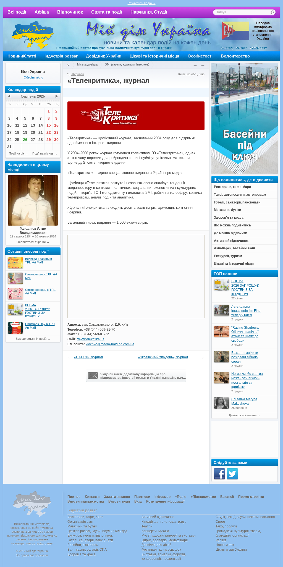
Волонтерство (235, 56)
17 (9, 132)
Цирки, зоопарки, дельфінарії (165, 540)
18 (17, 132)
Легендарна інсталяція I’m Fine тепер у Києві (246, 311)
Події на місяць (43, 153)
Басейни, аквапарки (83, 545)
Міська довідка (87, 64)
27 (33, 139)
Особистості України (31, 242)
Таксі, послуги (226, 526)
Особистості (200, 56)
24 (9, 139)
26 (25, 139)
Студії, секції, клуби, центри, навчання (245, 517)
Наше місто (225, 545)
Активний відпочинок (158, 517)
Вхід (138, 501)
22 (48, 132)
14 (40, 125)
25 (17, 139)
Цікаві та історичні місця (154, 56)
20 (33, 132)
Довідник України (103, 56)
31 (9, 147)
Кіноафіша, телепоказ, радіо (164, 522)
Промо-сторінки (251, 497)
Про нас (73, 497)
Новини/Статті (21, 56)
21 (40, 132)
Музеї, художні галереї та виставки (169, 535)
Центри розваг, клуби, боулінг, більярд (97, 531)
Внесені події (119, 501)
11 (17, 125)
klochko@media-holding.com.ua (110, 344)
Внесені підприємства (85, 501)
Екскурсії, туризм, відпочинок (89, 535)
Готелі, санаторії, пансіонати (90, 540)
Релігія (221, 540)
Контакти (92, 497)
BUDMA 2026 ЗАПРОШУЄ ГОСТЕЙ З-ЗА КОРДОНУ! (245, 287)
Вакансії (227, 497)
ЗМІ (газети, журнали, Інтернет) (127, 64)
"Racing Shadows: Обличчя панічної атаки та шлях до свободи (245, 334)
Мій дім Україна (33, 35)
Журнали (77, 74)
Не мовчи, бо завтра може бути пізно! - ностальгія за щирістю (247, 380)
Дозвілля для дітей (156, 545)
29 (48, 139)
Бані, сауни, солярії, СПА (87, 550)
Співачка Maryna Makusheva (244, 401)
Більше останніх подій (31, 338)
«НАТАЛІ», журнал (88, 357)
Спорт (221, 522)
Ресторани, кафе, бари (85, 517)
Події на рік (16, 153)
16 (56, 125)
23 (56, 132)
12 (25, 125)
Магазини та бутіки (82, 526)
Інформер (162, 497)
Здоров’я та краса (81, 554)
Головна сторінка (68, 65)
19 (25, 132)
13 (33, 125)
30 (56, 139)
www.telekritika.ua (90, 339)
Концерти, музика (155, 531)
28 (40, 139)
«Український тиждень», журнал (163, 357)
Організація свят (80, 522)
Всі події (16, 12)
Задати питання (117, 497)
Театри (147, 526)
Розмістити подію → (142, 3)
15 (48, 125)
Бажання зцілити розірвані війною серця (244, 357)
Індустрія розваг (61, 56)
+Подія (180, 497)
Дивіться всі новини (242, 415)
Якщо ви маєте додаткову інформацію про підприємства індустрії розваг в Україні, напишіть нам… (143, 375)
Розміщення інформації (165, 501)
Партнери (142, 497)
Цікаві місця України (231, 550)
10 (9, 125)
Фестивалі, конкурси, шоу (161, 550)
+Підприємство (203, 497)
